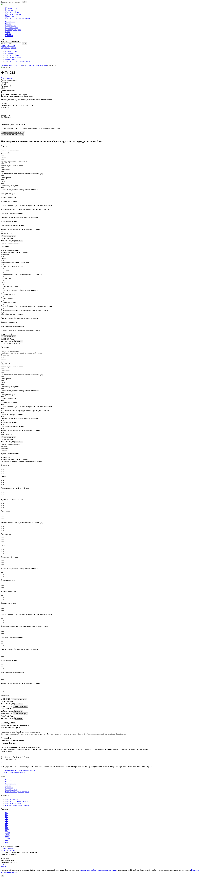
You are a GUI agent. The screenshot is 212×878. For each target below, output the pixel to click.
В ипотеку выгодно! (13, 30)
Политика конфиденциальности (13, 772)
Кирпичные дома (11, 10)
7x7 (6, 823)
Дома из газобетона (12, 12)
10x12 (7, 839)
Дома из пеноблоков (13, 14)
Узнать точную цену (8, 236)
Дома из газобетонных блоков (16, 801)
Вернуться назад (7, 751)
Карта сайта (5, 763)
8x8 (6, 825)
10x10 (7, 833)
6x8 (6, 815)
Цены (7, 32)
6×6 (6, 843)
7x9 (6, 821)
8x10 (7, 829)
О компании (10, 22)
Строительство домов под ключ (17, 792)
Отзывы (8, 24)
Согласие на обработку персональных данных (18, 770)
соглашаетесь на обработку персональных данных (98, 870)
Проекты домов (11, 790)
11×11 (7, 835)
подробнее (18, 241)
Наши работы (10, 26)
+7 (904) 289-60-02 (8, 46)
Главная (4, 65)
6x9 (6, 817)
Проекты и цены (11, 8)
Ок (3, 876)
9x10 (7, 841)
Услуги (8, 34)
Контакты (9, 36)
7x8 (6, 819)
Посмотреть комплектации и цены (13, 132)
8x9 (6, 827)
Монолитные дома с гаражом (36, 65)
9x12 (7, 837)
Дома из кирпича (11, 799)
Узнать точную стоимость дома (12, 134)
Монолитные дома (12, 16)
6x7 (6, 813)
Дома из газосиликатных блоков (17, 18)
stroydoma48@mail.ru (8, 48)
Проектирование (11, 28)
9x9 (6, 831)
